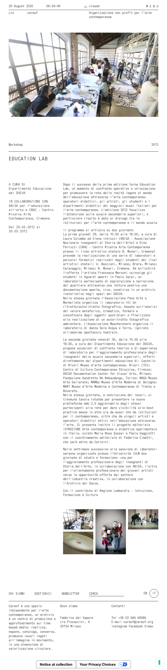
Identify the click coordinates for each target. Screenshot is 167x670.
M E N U (152, 6)
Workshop (16, 144)
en (145, 593)
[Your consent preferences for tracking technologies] (159, 662)
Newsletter (70, 593)
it (154, 593)
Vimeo (148, 626)
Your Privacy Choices (98, 664)
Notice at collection (56, 664)
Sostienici (43, 593)
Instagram (119, 626)
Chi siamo (16, 593)
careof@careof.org (138, 622)
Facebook (136, 626)
